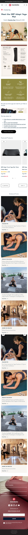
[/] (14, 5)
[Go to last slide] (3, 334)
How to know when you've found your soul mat (15, 124)
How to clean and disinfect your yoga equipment (15, 127)
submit (14, 518)
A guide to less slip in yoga (10, 126)
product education (8, 131)
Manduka (15, 530)
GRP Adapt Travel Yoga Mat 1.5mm (11, 167)
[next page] (24, 152)
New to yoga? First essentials (11, 122)
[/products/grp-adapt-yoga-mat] (14, 76)
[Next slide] (24, 334)
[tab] (13, 178)
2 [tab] (15, 178)
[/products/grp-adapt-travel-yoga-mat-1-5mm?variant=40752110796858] (11, 152)
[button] (27, 1)
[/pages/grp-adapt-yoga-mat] (14, 100)
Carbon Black (4, 169)
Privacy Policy (14, 533)
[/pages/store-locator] (6, 5)
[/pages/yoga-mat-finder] (14, 113)
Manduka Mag (7, 10)
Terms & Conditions (14, 532)
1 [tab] (13, 178)
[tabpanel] (11, 158)
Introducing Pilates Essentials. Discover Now (14, 1)
